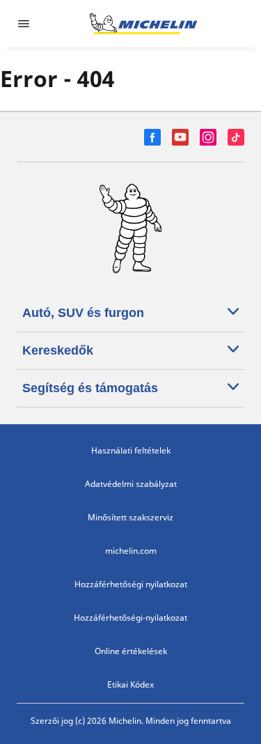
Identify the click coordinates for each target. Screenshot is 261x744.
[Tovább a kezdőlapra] (143, 23)
